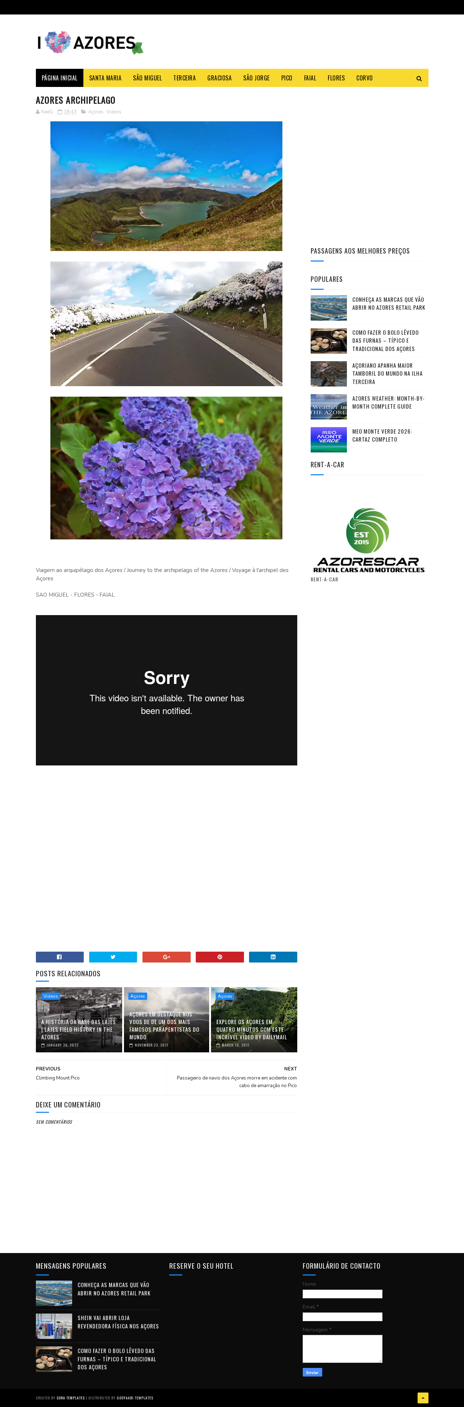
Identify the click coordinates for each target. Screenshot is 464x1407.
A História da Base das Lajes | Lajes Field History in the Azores (78, 1029)
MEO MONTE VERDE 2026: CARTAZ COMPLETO (382, 435)
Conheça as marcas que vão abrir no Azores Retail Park (388, 303)
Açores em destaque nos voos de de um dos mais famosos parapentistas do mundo (164, 1025)
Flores (336, 78)
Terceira (184, 78)
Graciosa (219, 78)
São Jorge (256, 78)
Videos (113, 112)
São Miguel (147, 78)
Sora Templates (71, 1397)
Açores (95, 112)
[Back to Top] (423, 1398)
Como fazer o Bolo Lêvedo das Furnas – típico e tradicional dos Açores (385, 340)
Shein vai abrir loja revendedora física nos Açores (118, 1322)
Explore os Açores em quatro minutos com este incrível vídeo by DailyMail (251, 1029)
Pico (287, 78)
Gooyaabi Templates (135, 1397)
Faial (310, 78)
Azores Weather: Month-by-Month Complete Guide (388, 402)
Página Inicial (60, 78)
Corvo (364, 78)
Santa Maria (105, 78)
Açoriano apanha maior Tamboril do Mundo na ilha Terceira (387, 373)
